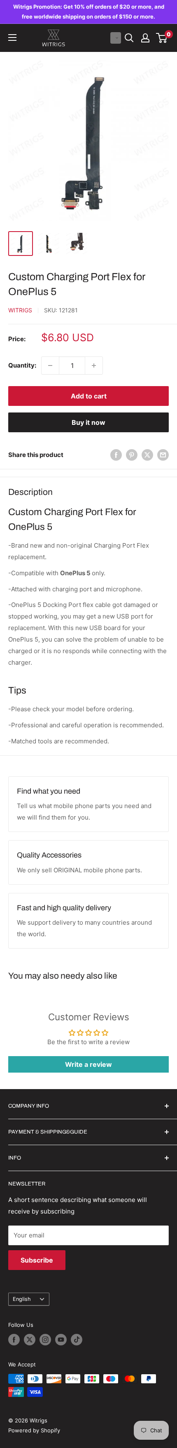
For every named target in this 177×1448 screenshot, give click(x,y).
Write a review (88, 1064)
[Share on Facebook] (116, 455)
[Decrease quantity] (50, 365)
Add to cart (89, 396)
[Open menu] (12, 37)
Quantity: (22, 365)
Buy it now (88, 422)
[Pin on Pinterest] (131, 455)
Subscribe (37, 1260)
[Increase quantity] (93, 365)
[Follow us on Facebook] (14, 1339)
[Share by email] (163, 455)
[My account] (145, 37)
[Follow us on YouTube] (61, 1339)
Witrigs (20, 310)
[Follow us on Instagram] (45, 1339)
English (22, 1299)
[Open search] (129, 37)
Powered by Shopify (34, 1430)
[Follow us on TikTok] (76, 1339)
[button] (115, 38)
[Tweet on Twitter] (147, 455)
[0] (162, 38)
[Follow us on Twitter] (29, 1339)
